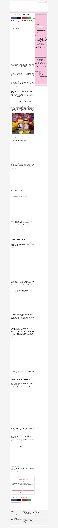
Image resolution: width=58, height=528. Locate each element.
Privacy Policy (37, 512)
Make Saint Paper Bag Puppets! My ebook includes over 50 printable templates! (41, 40)
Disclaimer (12, 511)
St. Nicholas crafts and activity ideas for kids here (22, 86)
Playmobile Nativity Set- (14, 428)
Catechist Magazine (41, 74)
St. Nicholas (26, 508)
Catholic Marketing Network (43, 76)
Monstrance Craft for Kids (40, 50)
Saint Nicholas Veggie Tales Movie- (16, 374)
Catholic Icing (24, 7)
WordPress (44, 526)
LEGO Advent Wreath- (14, 442)
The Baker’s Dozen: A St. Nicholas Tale (17, 284)
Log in (47, 526)
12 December (16, 508)
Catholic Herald (40, 75)
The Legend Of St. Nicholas (15, 317)
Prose (35, 526)
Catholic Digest (40, 73)
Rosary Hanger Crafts (40, 44)
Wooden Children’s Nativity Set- (16, 405)
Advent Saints (19, 508)
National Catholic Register (41, 72)
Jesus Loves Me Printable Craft (40, 57)
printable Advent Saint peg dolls (22, 164)
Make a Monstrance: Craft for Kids (41, 66)
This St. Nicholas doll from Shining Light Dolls (18, 106)
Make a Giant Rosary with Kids (40, 47)
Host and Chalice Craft (41, 60)
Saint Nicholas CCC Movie (15, 371)
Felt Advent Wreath (14, 462)
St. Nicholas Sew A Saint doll (17, 190)
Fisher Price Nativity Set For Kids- (16, 386)
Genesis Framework (39, 526)
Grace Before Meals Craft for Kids (41, 63)
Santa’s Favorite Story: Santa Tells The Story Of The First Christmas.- (21, 321)
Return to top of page (13, 526)
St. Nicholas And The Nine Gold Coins (16, 281)
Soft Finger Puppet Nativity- (15, 432)
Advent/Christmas (23, 508)
